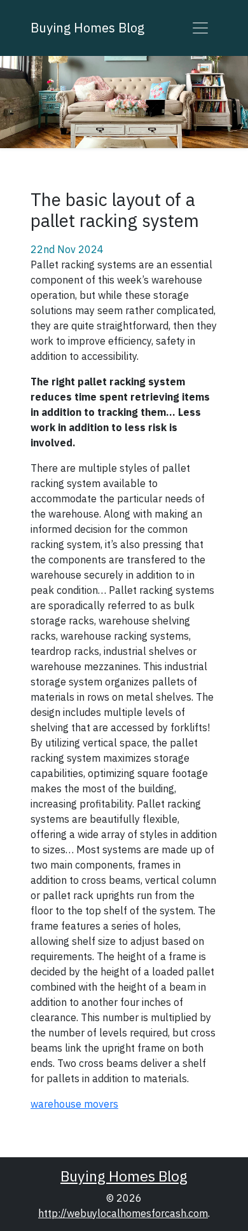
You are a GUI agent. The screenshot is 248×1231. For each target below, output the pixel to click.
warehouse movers (74, 1103)
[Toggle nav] (200, 28)
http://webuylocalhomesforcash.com (123, 1213)
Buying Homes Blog (87, 27)
